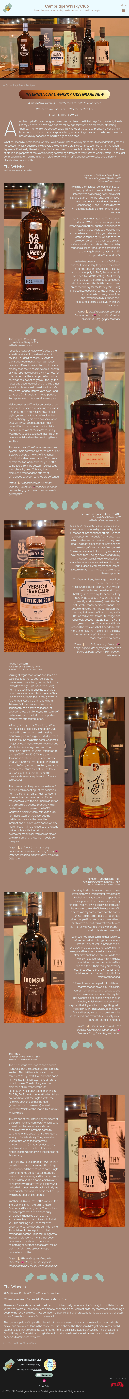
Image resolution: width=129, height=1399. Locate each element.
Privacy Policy (44, 1386)
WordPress (37, 1369)
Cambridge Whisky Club (67, 6)
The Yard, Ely (85, 109)
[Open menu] (123, 10)
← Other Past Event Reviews (19, 85)
